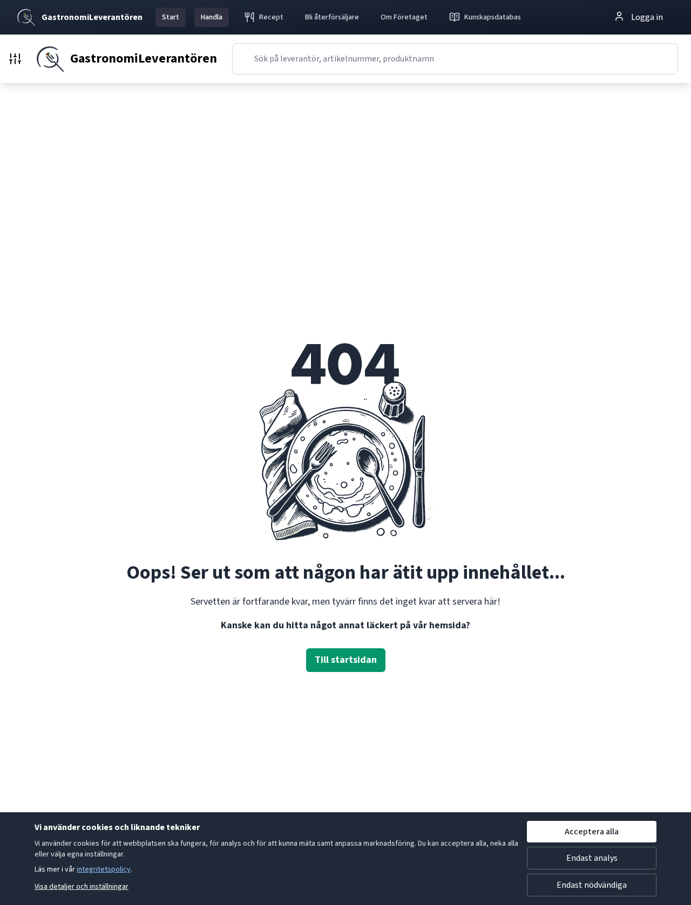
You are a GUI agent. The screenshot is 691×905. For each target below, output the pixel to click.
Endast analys (592, 858)
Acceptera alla (592, 832)
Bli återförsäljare (332, 17)
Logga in (647, 17)
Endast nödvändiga (592, 885)
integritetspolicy (104, 869)
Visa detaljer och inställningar (81, 886)
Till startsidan (346, 660)
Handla (211, 17)
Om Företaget (404, 17)
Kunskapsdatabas (492, 17)
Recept (271, 17)
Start (170, 17)
